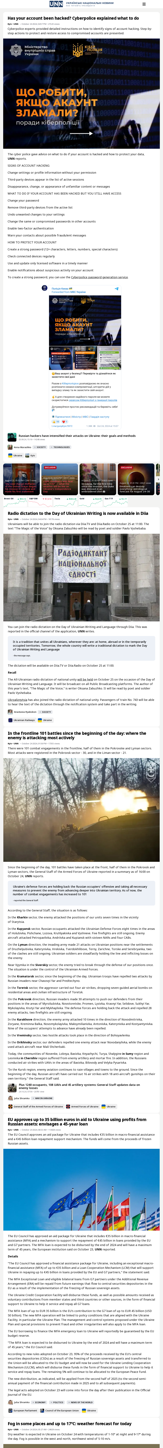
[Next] (158, 479)
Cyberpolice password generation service (99, 277)
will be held (85, 679)
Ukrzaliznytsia (17, 700)
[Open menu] (144, 4)
